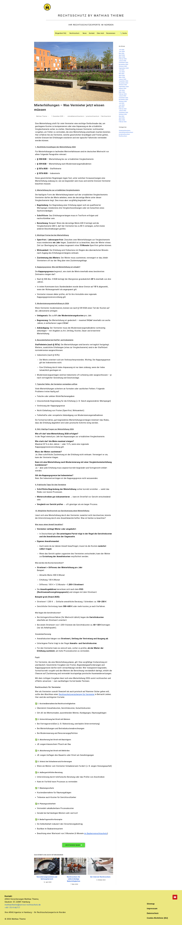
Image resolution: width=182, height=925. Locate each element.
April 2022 (122, 118)
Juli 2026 (121, 49)
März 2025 (122, 77)
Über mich (100, 33)
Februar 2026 (123, 59)
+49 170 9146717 (12, 907)
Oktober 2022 (123, 114)
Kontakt (92, 33)
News (85, 33)
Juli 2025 (121, 70)
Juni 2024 (122, 90)
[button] (61, 33)
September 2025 (124, 68)
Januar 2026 (122, 60)
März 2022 (122, 120)
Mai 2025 (121, 73)
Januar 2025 (122, 79)
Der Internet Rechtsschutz (100, 877)
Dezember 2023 (123, 97)
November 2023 (123, 99)
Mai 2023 (121, 107)
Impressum (152, 908)
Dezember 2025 (123, 62)
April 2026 (122, 55)
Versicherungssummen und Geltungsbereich (47, 878)
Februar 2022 (123, 121)
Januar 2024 (122, 96)
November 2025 (123, 64)
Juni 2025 (122, 72)
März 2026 (122, 57)
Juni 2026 (122, 51)
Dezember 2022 (123, 112)
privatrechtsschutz (92, 116)
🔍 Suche (123, 33)
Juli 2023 (121, 103)
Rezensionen (110, 33)
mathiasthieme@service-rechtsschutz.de (23, 905)
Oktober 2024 (123, 84)
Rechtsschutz (74, 33)
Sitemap (151, 904)
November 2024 (123, 83)
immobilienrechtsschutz (76, 116)
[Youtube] (175, 897)
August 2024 (122, 88)
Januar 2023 (122, 110)
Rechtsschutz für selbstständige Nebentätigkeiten (73, 879)
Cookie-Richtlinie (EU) (157, 918)
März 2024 (122, 92)
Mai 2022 (121, 116)
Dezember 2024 (123, 81)
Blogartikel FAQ (60, 33)
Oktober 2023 (123, 101)
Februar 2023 (123, 109)
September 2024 (124, 86)
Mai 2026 (121, 53)
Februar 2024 (123, 94)
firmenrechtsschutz (124, 130)
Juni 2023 (122, 105)
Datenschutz (153, 913)
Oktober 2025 (123, 66)
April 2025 (122, 75)
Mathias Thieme (41, 116)
